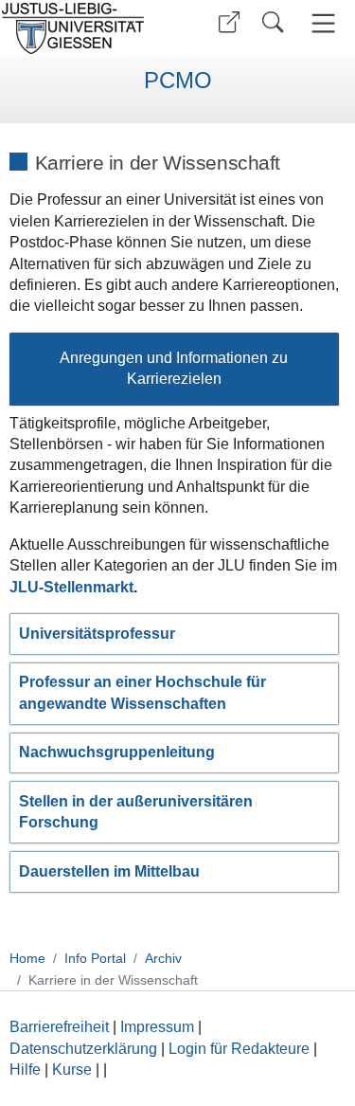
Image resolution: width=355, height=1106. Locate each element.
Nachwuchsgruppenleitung (117, 752)
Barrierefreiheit (59, 1027)
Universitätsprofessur (97, 634)
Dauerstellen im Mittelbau (109, 871)
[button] (229, 22)
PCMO (178, 80)
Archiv (163, 958)
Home (27, 958)
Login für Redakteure (239, 1049)
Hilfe (25, 1069)
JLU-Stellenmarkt (71, 587)
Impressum (157, 1027)
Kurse (72, 1069)
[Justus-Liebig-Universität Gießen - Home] (85, 28)
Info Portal (95, 958)
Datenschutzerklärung (83, 1049)
